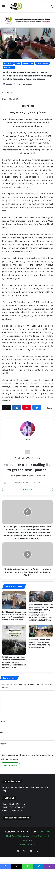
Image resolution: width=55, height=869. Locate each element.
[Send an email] (11, 84)
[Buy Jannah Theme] (27, 19)
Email (3, 732)
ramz (8, 84)
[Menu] (3, 7)
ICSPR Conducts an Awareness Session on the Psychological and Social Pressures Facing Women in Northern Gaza (14, 615)
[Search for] (51, 7)
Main (18, 63)
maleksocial (27, 840)
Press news (28, 63)
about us (31, 844)
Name (3, 721)
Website (3, 744)
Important (8, 63)
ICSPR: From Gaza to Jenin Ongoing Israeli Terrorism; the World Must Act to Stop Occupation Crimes (39, 643)
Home (22, 844)
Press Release (42, 63)
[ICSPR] (16, 6)
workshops (8, 67)
